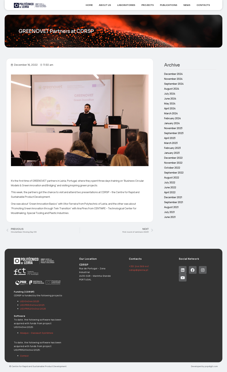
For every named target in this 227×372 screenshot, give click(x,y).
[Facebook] (193, 270)
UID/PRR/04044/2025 (32, 305)
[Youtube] (183, 277)
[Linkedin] (183, 270)
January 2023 (172, 153)
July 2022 (169, 182)
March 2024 (171, 113)
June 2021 (170, 217)
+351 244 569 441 (139, 266)
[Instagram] (203, 270)
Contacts (203, 5)
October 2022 (172, 167)
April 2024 (170, 108)
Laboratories (126, 5)
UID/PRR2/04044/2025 (33, 308)
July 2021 (169, 212)
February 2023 (172, 148)
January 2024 (172, 123)
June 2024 (170, 98)
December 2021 (173, 197)
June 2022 (170, 187)
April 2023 (169, 138)
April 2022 (169, 192)
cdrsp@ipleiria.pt (138, 270)
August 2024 (171, 88)
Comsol (24, 355)
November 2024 (173, 79)
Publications (168, 5)
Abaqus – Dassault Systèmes (36, 332)
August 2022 (171, 177)
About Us (105, 5)
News (186, 5)
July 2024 (169, 93)
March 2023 (171, 143)
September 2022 (173, 172)
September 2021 (173, 202)
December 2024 (173, 74)
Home (89, 5)
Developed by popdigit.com (204, 366)
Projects (147, 5)
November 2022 (173, 162)
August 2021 (171, 207)
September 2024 (174, 83)
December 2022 (173, 157)
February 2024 (172, 118)
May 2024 (169, 103)
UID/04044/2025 (29, 301)
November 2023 (173, 128)
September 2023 (173, 133)
